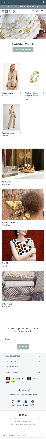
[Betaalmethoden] (8, 378)
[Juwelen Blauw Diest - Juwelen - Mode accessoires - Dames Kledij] (10, 11)
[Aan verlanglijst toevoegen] (20, 93)
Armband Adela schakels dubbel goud (31, 95)
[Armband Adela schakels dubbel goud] (34, 76)
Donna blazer (7, 93)
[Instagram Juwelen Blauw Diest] (26, 415)
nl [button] (4, 2)
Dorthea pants (8, 133)
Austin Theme (14, 425)
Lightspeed (33, 425)
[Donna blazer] (11, 76)
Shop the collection (23, 50)
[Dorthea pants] (11, 117)
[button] (33, 11)
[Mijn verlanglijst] (37, 11)
